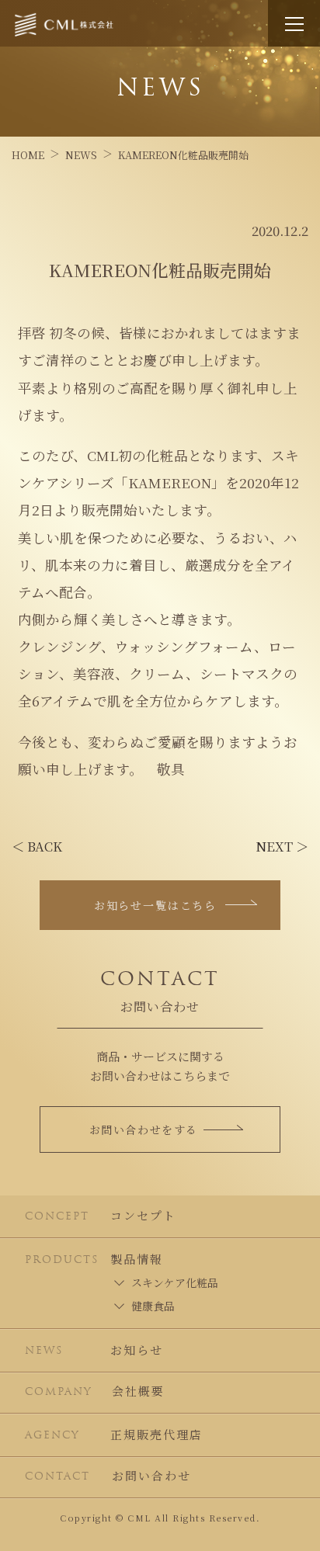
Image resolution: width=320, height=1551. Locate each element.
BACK (37, 846)
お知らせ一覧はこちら (155, 905)
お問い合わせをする (143, 1129)
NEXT (282, 846)
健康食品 (153, 1305)
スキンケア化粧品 (174, 1282)
